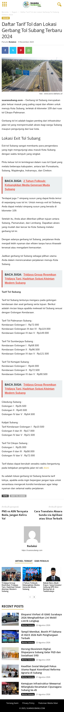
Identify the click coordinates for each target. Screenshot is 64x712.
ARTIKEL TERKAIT (23, 561)
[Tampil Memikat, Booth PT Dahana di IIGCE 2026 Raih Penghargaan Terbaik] (10, 636)
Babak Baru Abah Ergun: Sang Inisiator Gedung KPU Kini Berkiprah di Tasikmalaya (52, 587)
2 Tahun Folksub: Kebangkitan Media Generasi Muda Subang (31, 586)
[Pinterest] (20, 50)
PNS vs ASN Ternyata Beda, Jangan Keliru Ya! (15, 515)
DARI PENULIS (41, 561)
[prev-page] (30, 597)
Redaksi (12, 42)
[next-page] (34, 597)
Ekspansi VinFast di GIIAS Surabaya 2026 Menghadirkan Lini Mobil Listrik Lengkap (41, 617)
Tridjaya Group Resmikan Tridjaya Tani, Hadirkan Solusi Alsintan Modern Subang (11, 587)
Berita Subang (28, 625)
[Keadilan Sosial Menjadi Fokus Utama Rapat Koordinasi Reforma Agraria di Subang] (10, 671)
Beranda (5, 12)
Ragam (14, 12)
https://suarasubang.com (32, 550)
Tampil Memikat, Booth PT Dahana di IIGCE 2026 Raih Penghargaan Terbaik (41, 635)
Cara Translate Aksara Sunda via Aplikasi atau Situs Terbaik (48, 515)
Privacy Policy (28, 703)
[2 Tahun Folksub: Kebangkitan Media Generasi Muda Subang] (32, 574)
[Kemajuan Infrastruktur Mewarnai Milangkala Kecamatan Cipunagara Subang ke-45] (10, 688)
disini (46, 467)
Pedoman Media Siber (48, 703)
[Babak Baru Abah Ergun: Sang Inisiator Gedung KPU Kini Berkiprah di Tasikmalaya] (52, 574)
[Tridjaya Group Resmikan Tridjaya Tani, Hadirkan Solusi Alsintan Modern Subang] (11, 574)
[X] (13, 50)
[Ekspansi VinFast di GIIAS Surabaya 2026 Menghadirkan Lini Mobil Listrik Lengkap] (10, 619)
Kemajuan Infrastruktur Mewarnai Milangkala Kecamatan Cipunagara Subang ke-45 (41, 687)
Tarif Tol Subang (18, 496)
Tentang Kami (12, 703)
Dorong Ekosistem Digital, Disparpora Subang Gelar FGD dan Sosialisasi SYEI (41, 652)
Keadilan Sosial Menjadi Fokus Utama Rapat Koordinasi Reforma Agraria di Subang (40, 669)
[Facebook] (5, 50)
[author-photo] (32, 534)
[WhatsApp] (28, 50)
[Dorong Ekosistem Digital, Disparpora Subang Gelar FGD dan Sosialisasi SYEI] (10, 653)
